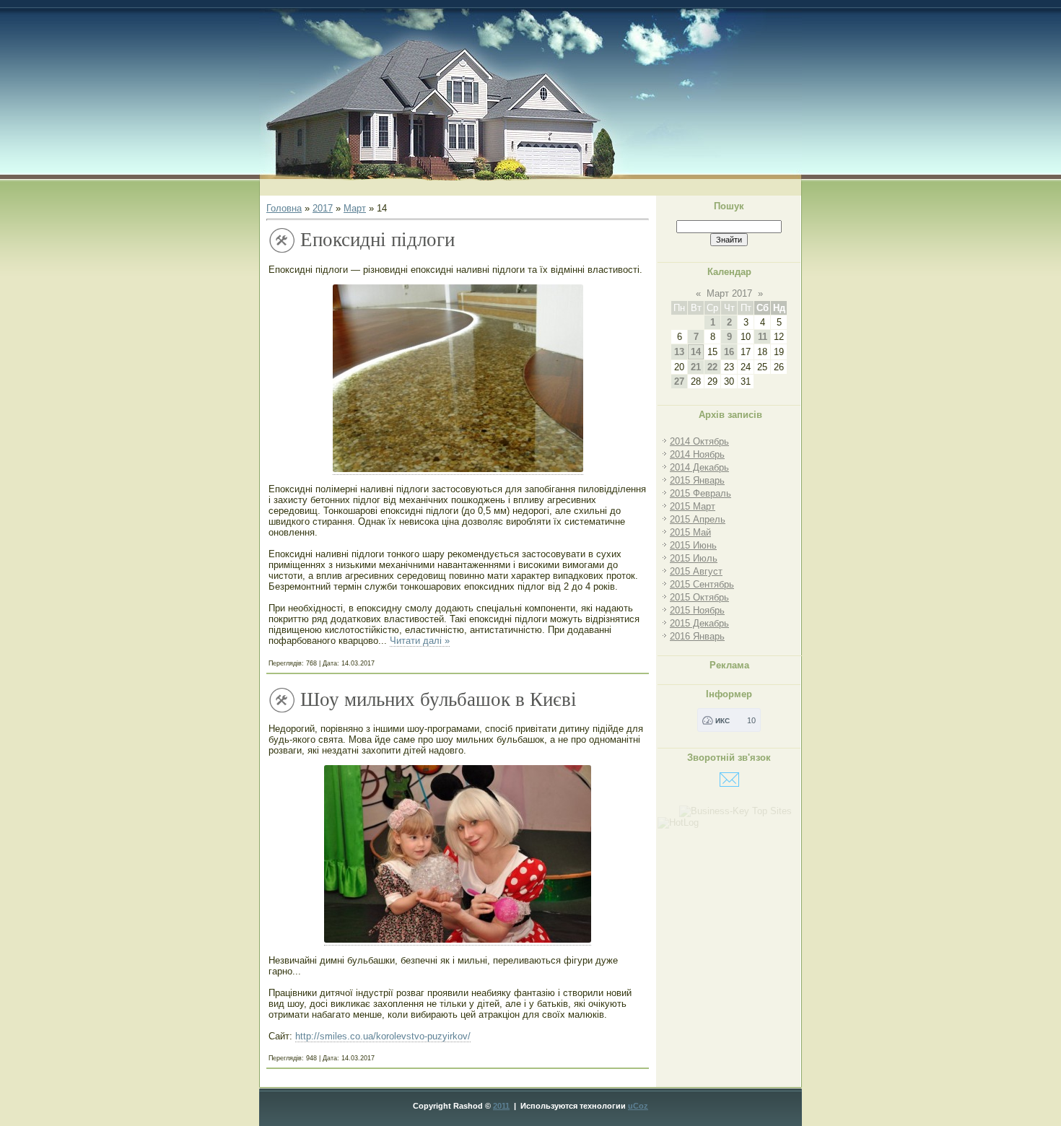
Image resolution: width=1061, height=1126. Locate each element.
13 (679, 351)
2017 (323, 208)
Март (355, 208)
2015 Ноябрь (697, 610)
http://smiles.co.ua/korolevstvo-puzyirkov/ (383, 1036)
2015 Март (692, 506)
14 (696, 351)
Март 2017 (729, 293)
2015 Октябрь (699, 597)
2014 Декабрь (699, 467)
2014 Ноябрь (697, 454)
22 (712, 367)
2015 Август (696, 571)
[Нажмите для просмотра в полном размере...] (458, 469)
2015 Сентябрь (702, 584)
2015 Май (690, 532)
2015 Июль (693, 558)
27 (679, 381)
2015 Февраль (700, 493)
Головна (284, 208)
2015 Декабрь (699, 623)
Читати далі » (420, 640)
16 (729, 351)
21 (696, 367)
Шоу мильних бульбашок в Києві (438, 699)
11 (762, 336)
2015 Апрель (697, 519)
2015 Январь (697, 480)
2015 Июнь (693, 545)
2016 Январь (697, 636)
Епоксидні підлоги (377, 239)
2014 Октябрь (699, 441)
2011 (501, 1105)
